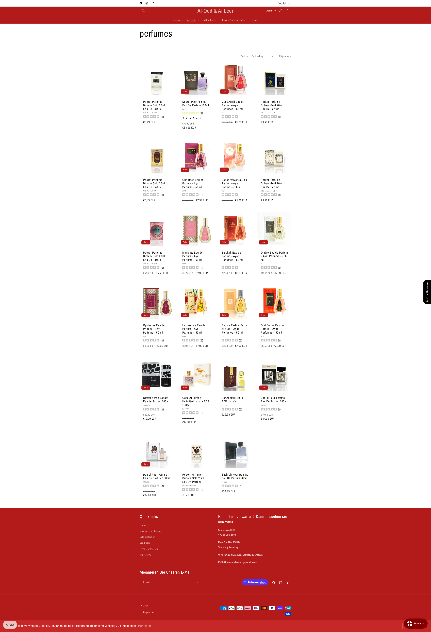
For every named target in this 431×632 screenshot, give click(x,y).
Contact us (145, 525)
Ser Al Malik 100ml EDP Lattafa (233, 399)
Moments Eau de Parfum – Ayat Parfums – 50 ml (192, 256)
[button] (143, 10)
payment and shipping (151, 530)
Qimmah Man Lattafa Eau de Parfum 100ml (156, 399)
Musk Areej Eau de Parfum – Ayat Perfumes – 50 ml (233, 105)
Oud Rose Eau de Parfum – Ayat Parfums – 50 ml (193, 183)
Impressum (145, 554)
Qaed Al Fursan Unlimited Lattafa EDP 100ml (195, 401)
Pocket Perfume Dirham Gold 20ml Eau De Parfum (154, 105)
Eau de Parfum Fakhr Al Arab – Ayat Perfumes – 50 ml (234, 328)
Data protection (147, 536)
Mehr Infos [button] (145, 625)
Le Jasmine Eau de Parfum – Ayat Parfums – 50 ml (194, 328)
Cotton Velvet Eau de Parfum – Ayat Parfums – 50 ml (234, 183)
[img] (190, 113)
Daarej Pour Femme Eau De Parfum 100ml (195, 103)
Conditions (145, 542)
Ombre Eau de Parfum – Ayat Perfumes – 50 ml (274, 256)
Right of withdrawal (149, 548)
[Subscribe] (196, 582)
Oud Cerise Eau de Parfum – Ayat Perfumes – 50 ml (272, 328)
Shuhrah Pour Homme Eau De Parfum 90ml (235, 476)
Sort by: (245, 56)
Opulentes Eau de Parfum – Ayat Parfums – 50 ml (154, 328)
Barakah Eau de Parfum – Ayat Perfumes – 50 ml (232, 256)
